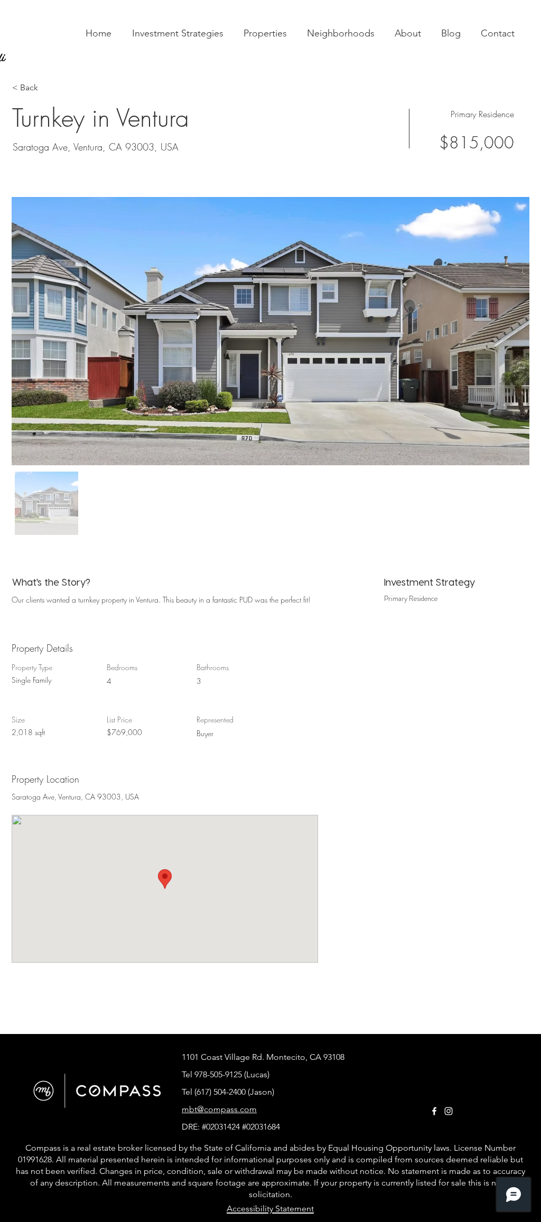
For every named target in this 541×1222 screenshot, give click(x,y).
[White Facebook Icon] (434, 1111)
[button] (265, 33)
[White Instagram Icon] (448, 1111)
